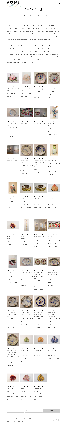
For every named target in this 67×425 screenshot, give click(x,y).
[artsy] (59, 420)
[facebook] (56, 420)
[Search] (59, 4)
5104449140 (30, 419)
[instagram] (53, 420)
